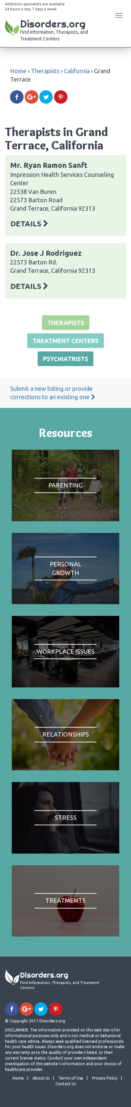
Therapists (45, 71)
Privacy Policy (105, 1078)
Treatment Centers (65, 340)
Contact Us (65, 1084)
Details (26, 223)
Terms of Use (70, 1078)
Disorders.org (54, 29)
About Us (41, 1078)
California (77, 71)
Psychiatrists (65, 358)
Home (18, 71)
